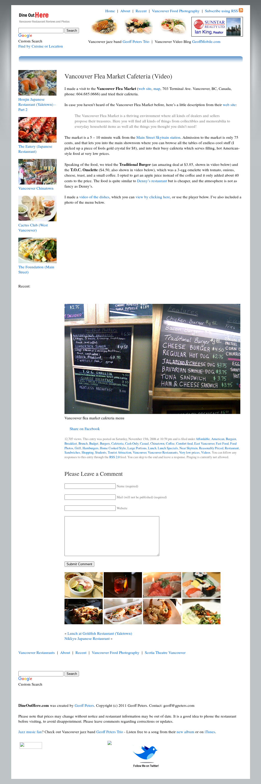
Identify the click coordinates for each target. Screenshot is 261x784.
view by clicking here (153, 196)
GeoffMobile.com (206, 41)
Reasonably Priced (211, 448)
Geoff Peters (84, 705)
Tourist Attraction (119, 452)
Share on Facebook (85, 428)
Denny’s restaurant (152, 180)
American (217, 439)
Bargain (231, 439)
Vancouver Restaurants (163, 452)
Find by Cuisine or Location (40, 46)
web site (144, 88)
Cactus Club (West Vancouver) (33, 227)
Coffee (170, 443)
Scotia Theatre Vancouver (165, 652)
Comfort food (184, 443)
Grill (78, 448)
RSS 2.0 (114, 457)
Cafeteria (117, 443)
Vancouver (139, 452)
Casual (144, 443)
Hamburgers (90, 448)
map (156, 88)
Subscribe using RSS (221, 10)
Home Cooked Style (113, 448)
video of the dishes (94, 196)
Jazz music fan (30, 731)
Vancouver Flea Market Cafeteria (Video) (118, 76)
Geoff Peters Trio (136, 41)
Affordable (203, 439)
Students (100, 452)
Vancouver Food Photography (176, 10)
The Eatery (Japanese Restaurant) (35, 149)
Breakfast (70, 443)
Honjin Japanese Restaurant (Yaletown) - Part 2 (37, 104)
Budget (93, 443)
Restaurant (232, 448)
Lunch (152, 448)
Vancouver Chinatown (36, 188)
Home (110, 10)
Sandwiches (72, 452)
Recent (141, 10)
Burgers (105, 443)
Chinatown (157, 443)
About (125, 10)
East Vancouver (204, 443)
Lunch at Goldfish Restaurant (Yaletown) (100, 633)
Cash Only (131, 443)
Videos (205, 452)
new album (185, 731)
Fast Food (222, 443)
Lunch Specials (168, 448)
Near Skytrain (188, 448)
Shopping (88, 452)
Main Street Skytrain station (158, 137)
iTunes (210, 731)
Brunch (83, 443)
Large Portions (137, 448)
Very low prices (189, 452)
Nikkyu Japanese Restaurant (87, 638)
